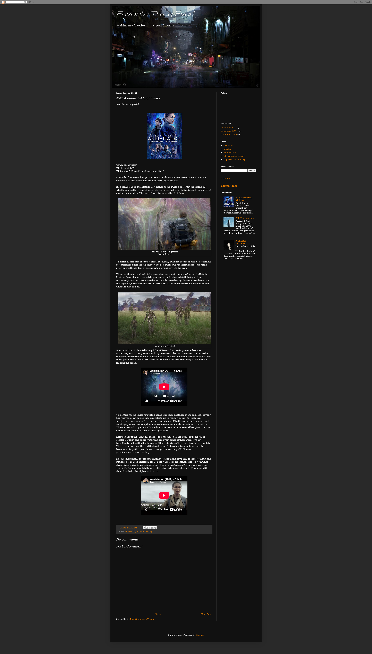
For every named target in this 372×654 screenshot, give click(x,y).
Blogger (200, 635)
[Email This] (144, 527)
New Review (229, 152)
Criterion (228, 145)
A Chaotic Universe (240, 242)
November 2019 (229, 134)
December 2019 (228, 131)
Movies (128, 531)
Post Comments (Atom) (142, 619)
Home (158, 614)
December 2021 (228, 127)
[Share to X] (149, 527)
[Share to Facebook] (152, 527)
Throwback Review (233, 156)
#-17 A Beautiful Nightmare (243, 198)
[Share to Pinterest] (155, 527)
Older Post (206, 614)
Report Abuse (229, 185)
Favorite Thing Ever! (155, 13)
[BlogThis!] (146, 527)
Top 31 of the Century (142, 531)
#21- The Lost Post (244, 218)
